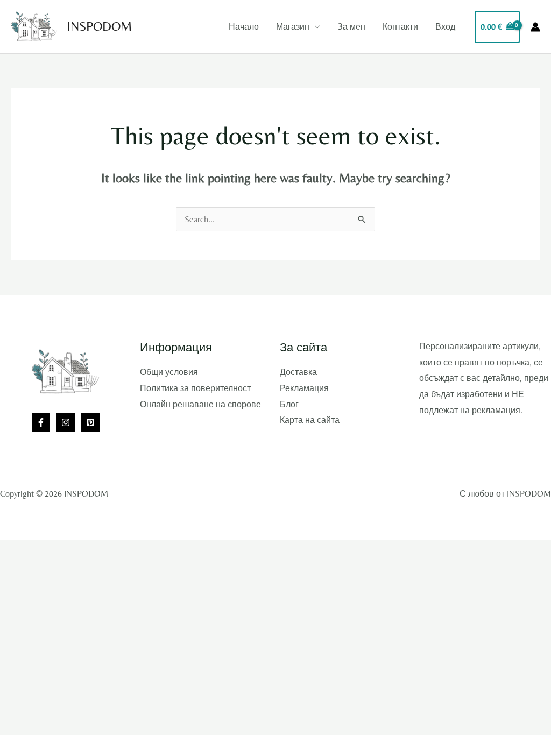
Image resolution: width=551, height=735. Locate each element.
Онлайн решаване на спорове (200, 404)
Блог (289, 404)
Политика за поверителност (195, 388)
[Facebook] (41, 422)
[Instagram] (65, 422)
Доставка (298, 372)
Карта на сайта (310, 420)
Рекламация (304, 388)
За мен (351, 27)
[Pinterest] (90, 422)
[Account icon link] (535, 27)
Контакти (400, 27)
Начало (244, 27)
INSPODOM (99, 26)
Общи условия (169, 372)
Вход (445, 27)
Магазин (292, 27)
